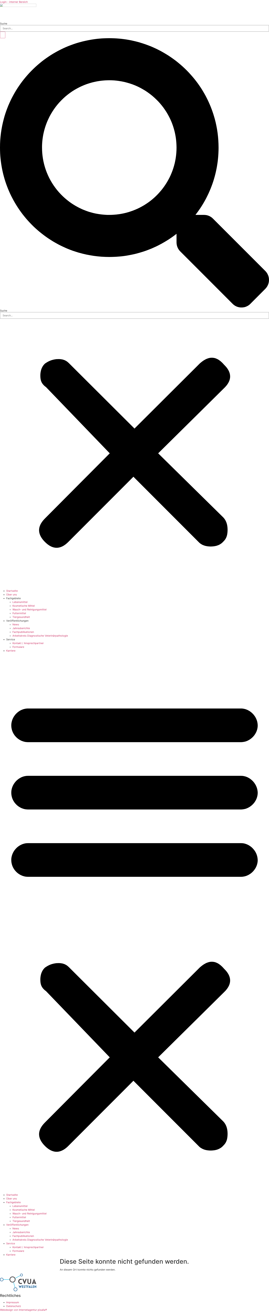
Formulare (18, 646)
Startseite (12, 590)
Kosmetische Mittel (23, 605)
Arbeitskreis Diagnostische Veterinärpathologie (40, 635)
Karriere (10, 650)
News (15, 624)
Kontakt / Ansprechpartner (28, 643)
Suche (3, 23)
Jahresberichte (21, 628)
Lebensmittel (20, 602)
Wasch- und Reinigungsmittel (29, 609)
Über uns (11, 594)
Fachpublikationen (23, 631)
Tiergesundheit (21, 617)
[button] (134, 173)
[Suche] (2, 35)
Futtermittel (19, 613)
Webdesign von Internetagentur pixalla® (23, 1309)
